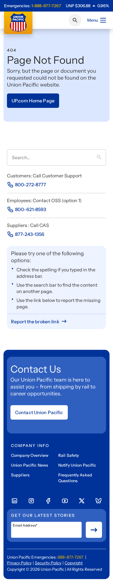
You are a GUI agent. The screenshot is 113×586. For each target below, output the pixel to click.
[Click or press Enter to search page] (75, 20)
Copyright (74, 563)
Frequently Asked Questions (75, 477)
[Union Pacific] (18, 23)
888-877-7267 (70, 557)
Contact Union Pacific (39, 412)
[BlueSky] (98, 500)
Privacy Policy (19, 563)
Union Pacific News (29, 465)
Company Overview (29, 455)
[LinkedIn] (14, 500)
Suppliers (20, 475)
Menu (92, 20)
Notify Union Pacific (77, 465)
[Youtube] (64, 500)
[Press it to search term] (101, 157)
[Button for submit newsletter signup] (94, 530)
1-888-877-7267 (46, 5)
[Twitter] (81, 500)
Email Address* (25, 525)
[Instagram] (31, 500)
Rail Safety (68, 455)
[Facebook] (48, 500)
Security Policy (48, 563)
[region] (87, 6)
